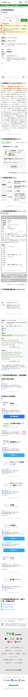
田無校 (3, 409)
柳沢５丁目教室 (5, 531)
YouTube (19, 642)
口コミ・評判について (22, 142)
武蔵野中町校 (4, 384)
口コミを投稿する (6, 142)
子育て (11, 642)
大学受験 (20, 639)
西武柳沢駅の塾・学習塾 (9, 604)
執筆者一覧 (4, 653)
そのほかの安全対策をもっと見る (14, 361)
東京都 (6, 7)
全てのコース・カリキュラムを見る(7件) (15, 284)
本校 (3, 510)
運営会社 (21, 659)
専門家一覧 (11, 653)
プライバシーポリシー (13, 656)
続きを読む (14, 166)
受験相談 (14, 416)
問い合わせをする (5, 369)
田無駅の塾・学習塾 (8, 607)
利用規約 (24, 653)
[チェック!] (24, 433)
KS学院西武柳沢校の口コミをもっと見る (16, 172)
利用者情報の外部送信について (10, 659)
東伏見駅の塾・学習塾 (8, 609)
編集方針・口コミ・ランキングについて (14, 650)
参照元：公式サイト (22, 231)
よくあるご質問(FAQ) (17, 662)
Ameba (8, 680)
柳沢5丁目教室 (5, 469)
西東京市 (9, 7)
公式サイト (14, 455)
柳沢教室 (4, 563)
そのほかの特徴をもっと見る (14, 347)
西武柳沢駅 (14, 7)
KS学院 (8, 49)
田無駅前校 (4, 430)
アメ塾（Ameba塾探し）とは (16, 647)
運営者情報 (18, 653)
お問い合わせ (8, 662)
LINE (13, 639)
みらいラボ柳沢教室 (7, 542)
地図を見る (4, 388)
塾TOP (2, 7)
